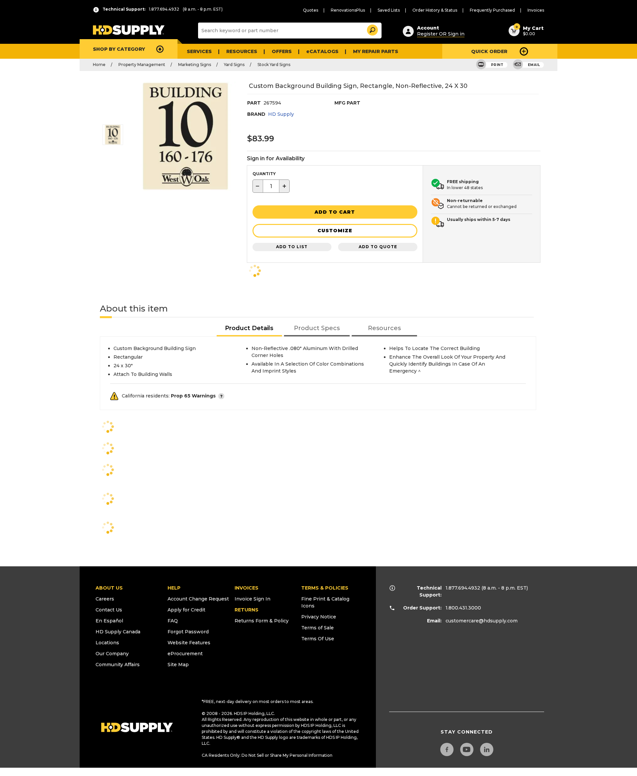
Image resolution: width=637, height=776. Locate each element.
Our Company (112, 654)
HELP (174, 588)
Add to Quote (378, 246)
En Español (109, 621)
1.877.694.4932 (463, 588)
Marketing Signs (194, 64)
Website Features (189, 643)
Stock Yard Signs (273, 64)
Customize (335, 231)
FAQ (173, 621)
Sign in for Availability (276, 158)
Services (199, 51)
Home (99, 64)
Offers (282, 51)
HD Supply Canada (118, 632)
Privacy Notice (318, 617)
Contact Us (109, 610)
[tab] (249, 328)
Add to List (292, 246)
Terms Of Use (317, 639)
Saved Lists (389, 10)
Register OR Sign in (440, 34)
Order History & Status (434, 10)
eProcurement (185, 654)
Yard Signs (234, 64)
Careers (105, 599)
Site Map (178, 665)
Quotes (310, 10)
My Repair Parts (375, 51)
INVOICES (246, 588)
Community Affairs (118, 665)
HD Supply (281, 114)
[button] (372, 29)
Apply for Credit (186, 610)
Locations (107, 643)
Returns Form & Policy (262, 621)
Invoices (536, 10)
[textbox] (271, 186)
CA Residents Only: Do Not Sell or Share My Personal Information (267, 755)
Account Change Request (198, 599)
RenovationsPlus (348, 10)
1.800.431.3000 (463, 608)
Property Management (141, 64)
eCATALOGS (322, 51)
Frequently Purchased (492, 10)
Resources (241, 51)
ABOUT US (109, 588)
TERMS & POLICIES (324, 588)
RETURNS (246, 610)
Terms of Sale (317, 628)
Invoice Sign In (252, 599)
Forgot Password (188, 632)
